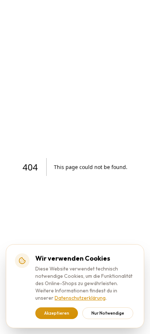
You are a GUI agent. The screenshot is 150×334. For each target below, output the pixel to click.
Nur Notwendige (107, 313)
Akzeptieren (56, 313)
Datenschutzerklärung (80, 298)
